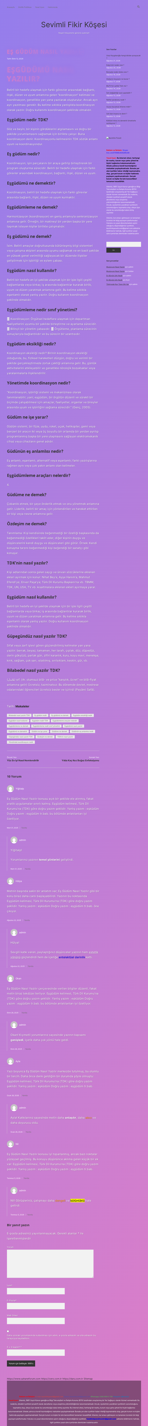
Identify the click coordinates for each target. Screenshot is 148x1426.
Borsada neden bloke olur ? (117, 72)
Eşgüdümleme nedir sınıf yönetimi (46, 726)
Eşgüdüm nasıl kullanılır (18, 721)
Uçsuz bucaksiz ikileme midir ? (118, 107)
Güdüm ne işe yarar (39, 731)
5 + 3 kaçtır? (14, 1347)
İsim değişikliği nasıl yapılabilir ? (119, 93)
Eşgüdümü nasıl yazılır (73, 726)
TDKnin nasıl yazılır (65, 737)
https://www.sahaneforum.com (23, 1378)
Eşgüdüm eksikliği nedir (82, 715)
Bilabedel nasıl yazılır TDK (19, 715)
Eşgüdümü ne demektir (18, 731)
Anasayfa (11, 7)
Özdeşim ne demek (45, 737)
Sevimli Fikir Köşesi (74, 24)
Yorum (10, 1247)
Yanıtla (24, 828)
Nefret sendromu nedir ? (116, 100)
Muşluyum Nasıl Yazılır (115, 267)
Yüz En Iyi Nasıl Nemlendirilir (23, 760)
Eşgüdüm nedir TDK (40, 721)
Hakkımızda (53, 7)
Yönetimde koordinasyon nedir (21, 742)
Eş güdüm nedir (40, 715)
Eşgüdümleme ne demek (18, 726)
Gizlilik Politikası (25, 7)
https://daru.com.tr (72, 1378)
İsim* (9, 1285)
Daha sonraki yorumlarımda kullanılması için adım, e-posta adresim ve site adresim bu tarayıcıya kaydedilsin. (51, 1337)
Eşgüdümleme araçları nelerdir (65, 721)
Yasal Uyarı (39, 7)
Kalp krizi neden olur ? (115, 65)
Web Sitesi (12, 1315)
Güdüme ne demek (59, 731)
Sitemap (88, 1378)
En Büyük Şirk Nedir (114, 275)
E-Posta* (11, 1300)
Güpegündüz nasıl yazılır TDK (21, 737)
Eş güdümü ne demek (60, 715)
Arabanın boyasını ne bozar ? (118, 79)
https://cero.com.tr (51, 1378)
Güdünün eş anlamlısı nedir (82, 731)
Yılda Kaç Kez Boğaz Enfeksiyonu (80, 760)
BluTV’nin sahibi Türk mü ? (116, 86)
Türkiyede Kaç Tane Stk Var (117, 284)
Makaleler (22, 706)
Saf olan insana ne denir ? (116, 114)
